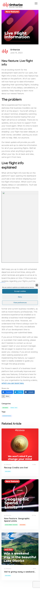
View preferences (20, 303)
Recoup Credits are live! (16, 467)
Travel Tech (13, 407)
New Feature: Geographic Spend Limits (17, 519)
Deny (20, 297)
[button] (37, 285)
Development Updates (11, 524)
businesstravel (7, 415)
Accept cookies (20, 291)
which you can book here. (13, 383)
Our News (7, 471)
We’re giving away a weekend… (20, 571)
